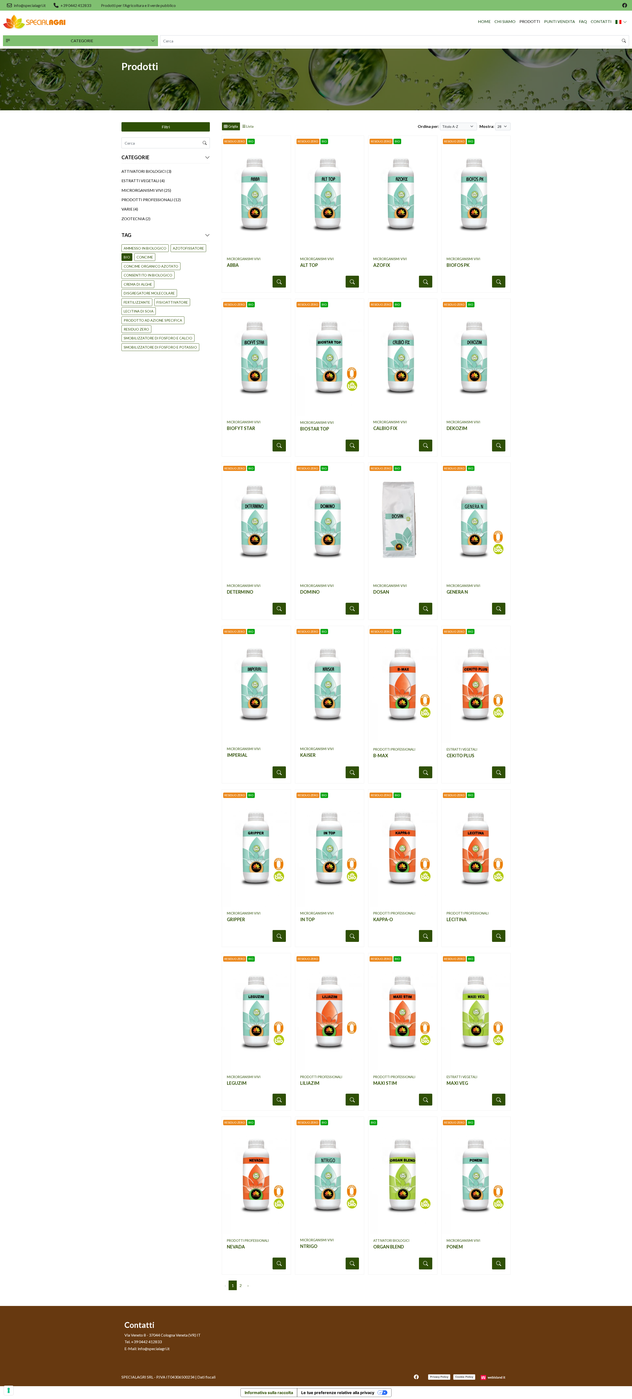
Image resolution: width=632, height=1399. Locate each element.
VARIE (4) (129, 209)
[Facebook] (624, 5)
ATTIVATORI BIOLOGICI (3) (146, 171)
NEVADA (236, 1246)
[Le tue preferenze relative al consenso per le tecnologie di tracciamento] (8, 1390)
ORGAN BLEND (388, 1246)
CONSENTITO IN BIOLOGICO (148, 275)
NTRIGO (308, 1246)
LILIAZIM (309, 1083)
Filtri (166, 126)
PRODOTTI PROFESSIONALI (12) (151, 199)
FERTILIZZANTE (137, 302)
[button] (621, 21)
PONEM (455, 1246)
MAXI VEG (457, 1083)
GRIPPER (236, 919)
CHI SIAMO (504, 21)
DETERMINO (240, 592)
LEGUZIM (237, 1083)
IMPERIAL (237, 755)
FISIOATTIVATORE (172, 302)
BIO (127, 257)
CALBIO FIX (385, 428)
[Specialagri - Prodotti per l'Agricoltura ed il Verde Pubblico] (34, 22)
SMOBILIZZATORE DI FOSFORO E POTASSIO (160, 347)
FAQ (583, 21)
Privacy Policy (439, 1377)
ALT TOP (309, 265)
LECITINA (457, 919)
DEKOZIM (457, 428)
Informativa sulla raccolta (269, 1392)
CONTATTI (601, 21)
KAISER (308, 755)
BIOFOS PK (458, 265)
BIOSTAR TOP (314, 428)
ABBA (233, 265)
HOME (484, 21)
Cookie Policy (464, 1377)
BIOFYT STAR (241, 428)
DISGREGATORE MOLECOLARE (149, 293)
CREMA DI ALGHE (138, 284)
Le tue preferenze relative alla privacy (337, 1392)
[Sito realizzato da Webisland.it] (494, 1377)
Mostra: (486, 126)
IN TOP (307, 919)
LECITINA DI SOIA (139, 311)
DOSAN (381, 592)
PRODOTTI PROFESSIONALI (394, 749)
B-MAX (380, 755)
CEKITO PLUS (460, 755)
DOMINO (310, 592)
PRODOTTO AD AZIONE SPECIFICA (153, 320)
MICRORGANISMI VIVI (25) (146, 190)
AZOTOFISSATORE (188, 248)
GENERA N (457, 592)
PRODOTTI (529, 21)
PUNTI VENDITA (559, 21)
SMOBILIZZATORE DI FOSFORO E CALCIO (158, 338)
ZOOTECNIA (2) (135, 218)
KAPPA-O (383, 919)
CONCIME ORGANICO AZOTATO (151, 266)
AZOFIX (381, 265)
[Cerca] (624, 40)
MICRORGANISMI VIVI (243, 259)
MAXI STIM (385, 1083)
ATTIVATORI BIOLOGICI (391, 1241)
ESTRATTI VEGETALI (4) (143, 180)
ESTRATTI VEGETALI (462, 749)
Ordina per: (428, 126)
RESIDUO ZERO (136, 329)
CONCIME (145, 257)
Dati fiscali (206, 1377)
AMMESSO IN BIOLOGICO (145, 248)
